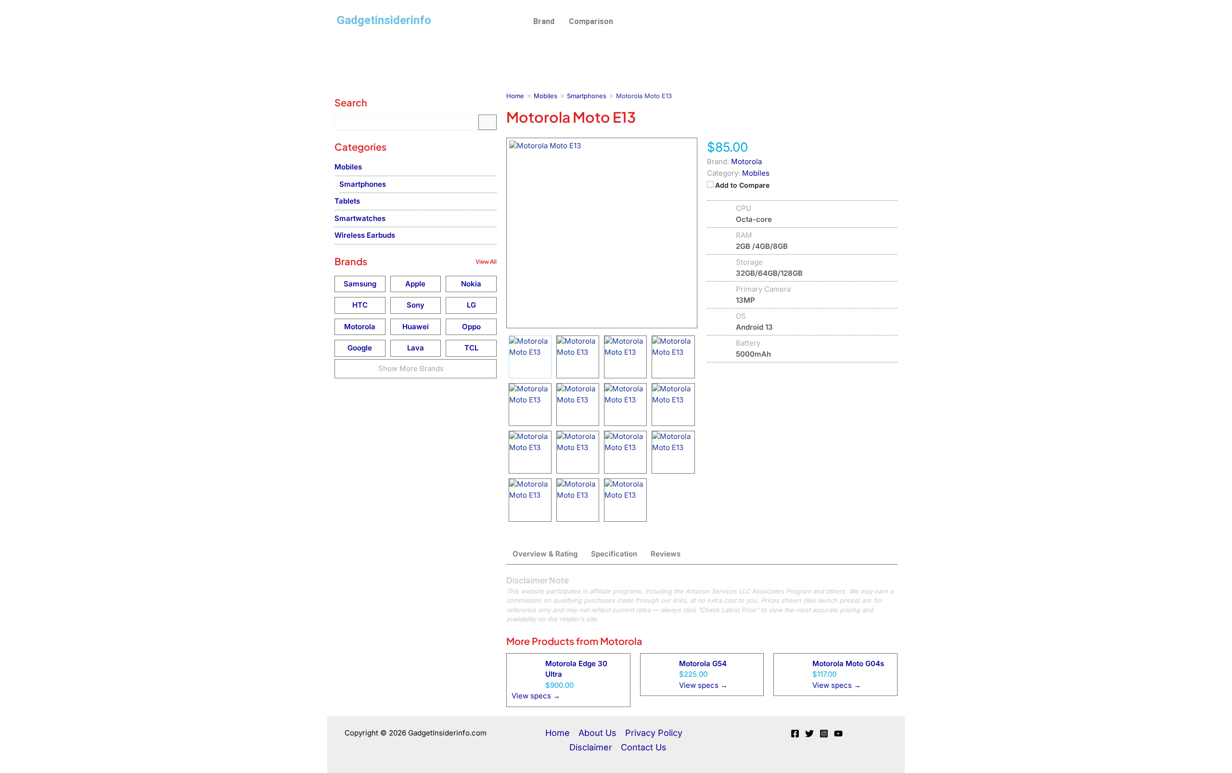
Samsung (360, 283)
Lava (415, 347)
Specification (614, 553)
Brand (543, 21)
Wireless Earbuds (364, 235)
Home (557, 733)
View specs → (536, 695)
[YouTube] (838, 733)
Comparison (591, 21)
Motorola (621, 641)
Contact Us (644, 747)
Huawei (415, 326)
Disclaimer (590, 747)
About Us (597, 733)
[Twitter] (809, 733)
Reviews (665, 553)
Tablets (347, 201)
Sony (415, 304)
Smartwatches (359, 218)
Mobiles (756, 173)
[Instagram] (824, 733)
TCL (471, 347)
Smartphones (362, 184)
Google (359, 347)
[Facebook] (795, 733)
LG (471, 304)
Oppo (471, 326)
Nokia (471, 283)
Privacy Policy (653, 733)
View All (486, 261)
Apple (415, 283)
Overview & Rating (545, 553)
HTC (360, 304)
